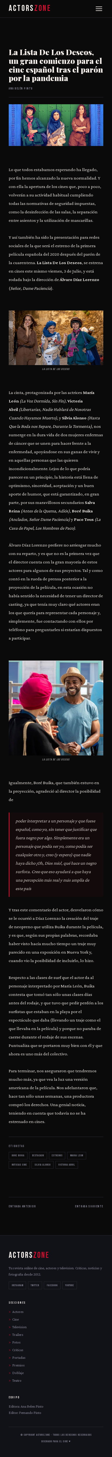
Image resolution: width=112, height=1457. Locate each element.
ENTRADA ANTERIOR (22, 1206)
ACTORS (30, 8)
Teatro (16, 1380)
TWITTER (35, 1285)
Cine (15, 1319)
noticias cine (19, 1164)
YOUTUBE (69, 1285)
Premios (18, 1365)
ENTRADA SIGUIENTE (89, 1206)
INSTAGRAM (17, 1285)
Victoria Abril (66, 1164)
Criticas (17, 1350)
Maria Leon (76, 1155)
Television (19, 1327)
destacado (38, 1155)
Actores (18, 1312)
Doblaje (18, 1373)
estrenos (57, 1155)
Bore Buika (18, 1155)
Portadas (19, 1358)
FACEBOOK (52, 1285)
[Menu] (99, 8)
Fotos (16, 1342)
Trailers (17, 1335)
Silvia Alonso (43, 1164)
